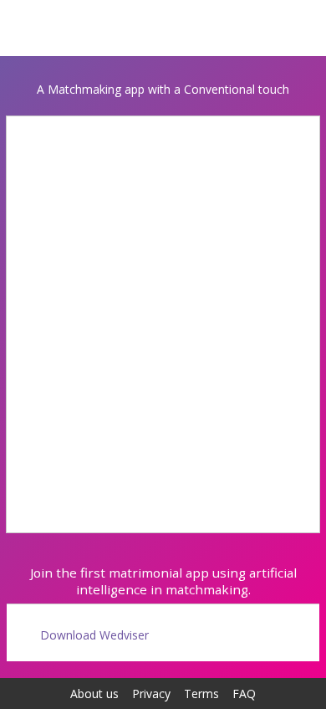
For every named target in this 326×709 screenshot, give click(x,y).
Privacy (151, 693)
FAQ (244, 693)
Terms (201, 693)
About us (94, 693)
